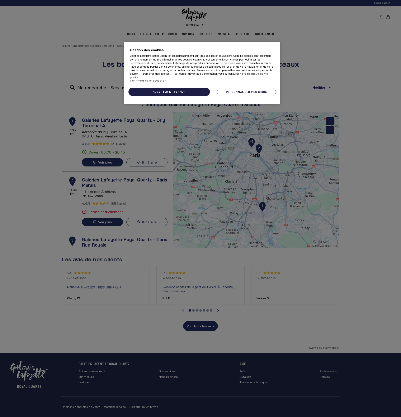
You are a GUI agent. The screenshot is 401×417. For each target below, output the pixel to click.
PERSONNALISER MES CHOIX (246, 91)
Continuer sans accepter (148, 80)
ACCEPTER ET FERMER (169, 91)
